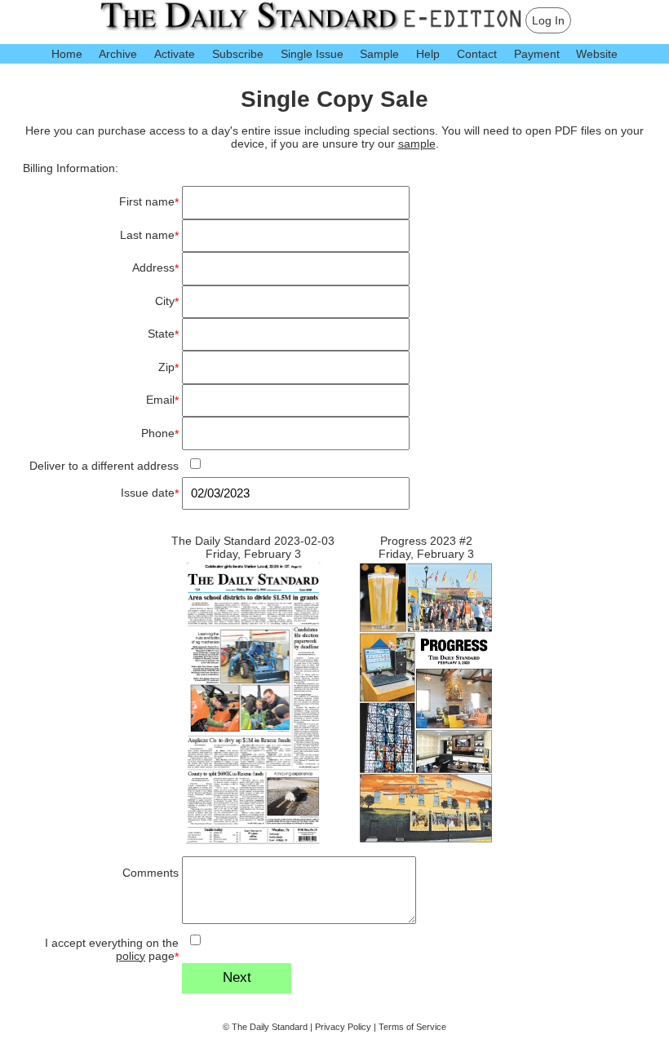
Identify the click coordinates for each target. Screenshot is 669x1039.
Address (155, 268)
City (167, 301)
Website (597, 53)
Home (66, 53)
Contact (477, 53)
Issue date (150, 493)
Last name (149, 235)
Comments (150, 872)
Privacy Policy (343, 1027)
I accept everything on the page (112, 949)
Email (162, 400)
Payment (537, 53)
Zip (168, 367)
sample (417, 143)
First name (149, 202)
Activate (174, 53)
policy (130, 955)
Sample (379, 53)
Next (237, 977)
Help (428, 53)
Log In (548, 20)
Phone (160, 433)
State (163, 334)
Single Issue (312, 53)
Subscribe (238, 53)
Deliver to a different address (104, 465)
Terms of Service (412, 1027)
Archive (118, 53)
